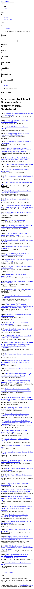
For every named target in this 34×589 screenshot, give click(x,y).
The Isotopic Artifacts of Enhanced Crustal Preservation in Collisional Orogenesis (15, 134)
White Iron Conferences (26, 585)
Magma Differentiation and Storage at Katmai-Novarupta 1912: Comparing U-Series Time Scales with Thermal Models (17, 399)
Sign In (6, 85)
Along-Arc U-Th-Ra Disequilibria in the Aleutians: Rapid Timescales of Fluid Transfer (14, 515)
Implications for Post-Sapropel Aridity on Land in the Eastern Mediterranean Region (17, 461)
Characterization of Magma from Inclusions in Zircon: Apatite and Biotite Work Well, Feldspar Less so (17, 206)
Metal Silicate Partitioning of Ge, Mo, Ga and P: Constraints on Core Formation (16, 329)
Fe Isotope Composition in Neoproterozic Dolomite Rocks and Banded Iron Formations (15, 414)
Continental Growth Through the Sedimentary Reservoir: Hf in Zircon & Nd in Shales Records (16, 158)
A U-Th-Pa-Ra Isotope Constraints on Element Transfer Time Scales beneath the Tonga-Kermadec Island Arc (16, 508)
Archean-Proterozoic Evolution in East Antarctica (19, 289)
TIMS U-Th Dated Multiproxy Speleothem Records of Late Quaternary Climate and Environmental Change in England (17, 547)
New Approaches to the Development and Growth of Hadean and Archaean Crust (15, 254)
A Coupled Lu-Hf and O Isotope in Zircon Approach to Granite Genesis (15, 408)
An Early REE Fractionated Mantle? (15, 220)
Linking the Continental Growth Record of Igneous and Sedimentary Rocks (15, 234)
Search (6, 8)
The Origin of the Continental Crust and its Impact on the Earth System (15, 121)
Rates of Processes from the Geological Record (18, 369)
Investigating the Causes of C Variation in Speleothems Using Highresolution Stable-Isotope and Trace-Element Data (16, 422)
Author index (8, 19)
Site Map (7, 28)
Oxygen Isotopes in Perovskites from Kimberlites (18, 164)
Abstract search (8, 572)
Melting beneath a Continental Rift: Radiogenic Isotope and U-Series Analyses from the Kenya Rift (16, 490)
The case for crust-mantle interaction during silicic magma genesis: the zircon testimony (15, 381)
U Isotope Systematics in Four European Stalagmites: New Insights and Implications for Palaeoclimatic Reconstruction (14, 555)
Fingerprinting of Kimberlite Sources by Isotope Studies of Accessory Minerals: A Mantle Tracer (16, 226)
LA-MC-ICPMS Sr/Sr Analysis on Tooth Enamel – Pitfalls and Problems (16, 336)
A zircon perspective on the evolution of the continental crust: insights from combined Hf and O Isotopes (15, 362)
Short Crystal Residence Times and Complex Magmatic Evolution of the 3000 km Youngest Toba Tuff (16, 498)
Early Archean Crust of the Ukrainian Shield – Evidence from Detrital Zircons (16, 191)
